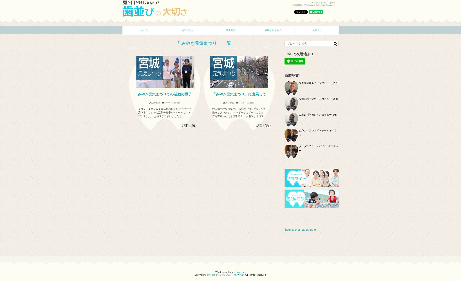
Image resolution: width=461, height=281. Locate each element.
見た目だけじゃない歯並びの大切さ (225, 274)
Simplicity (241, 272)
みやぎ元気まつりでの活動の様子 (165, 94)
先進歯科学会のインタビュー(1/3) (318, 114)
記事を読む (189, 125)
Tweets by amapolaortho (300, 229)
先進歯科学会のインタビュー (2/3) (318, 98)
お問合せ (317, 30)
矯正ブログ (187, 30)
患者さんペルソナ (274, 30)
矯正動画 (230, 30)
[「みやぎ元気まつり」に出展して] (239, 88)
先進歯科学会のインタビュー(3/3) (318, 83)
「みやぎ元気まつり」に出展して (239, 94)
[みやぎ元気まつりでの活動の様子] (165, 88)
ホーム (144, 30)
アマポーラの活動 (172, 103)
